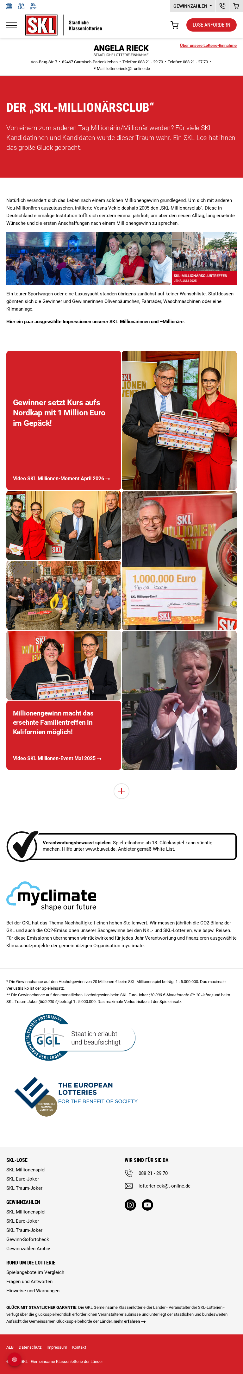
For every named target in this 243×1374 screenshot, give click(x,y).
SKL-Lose (17, 1160)
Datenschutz (30, 1347)
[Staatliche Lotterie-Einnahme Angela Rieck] (121, 50)
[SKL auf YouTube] (147, 1205)
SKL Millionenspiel (26, 1170)
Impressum (57, 1347)
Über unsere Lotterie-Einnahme (208, 45)
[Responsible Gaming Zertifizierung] (76, 1095)
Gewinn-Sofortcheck (27, 1239)
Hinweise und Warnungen (32, 1291)
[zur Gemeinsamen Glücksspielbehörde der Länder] (76, 1036)
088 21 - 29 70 (153, 1173)
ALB (10, 1347)
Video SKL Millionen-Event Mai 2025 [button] (54, 758)
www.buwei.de (100, 849)
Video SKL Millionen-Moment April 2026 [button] (58, 479)
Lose (211, 25)
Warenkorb (236, 6)
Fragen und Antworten (29, 1281)
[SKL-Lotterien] (63, 18)
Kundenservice (222, 6)
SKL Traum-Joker (24, 1188)
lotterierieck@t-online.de (128, 68)
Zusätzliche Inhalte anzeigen (121, 791)
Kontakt (79, 1347)
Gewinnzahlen (190, 6)
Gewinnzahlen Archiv (28, 1248)
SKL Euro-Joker (22, 1179)
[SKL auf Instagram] (130, 1205)
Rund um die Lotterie (30, 1263)
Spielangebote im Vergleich (35, 1272)
